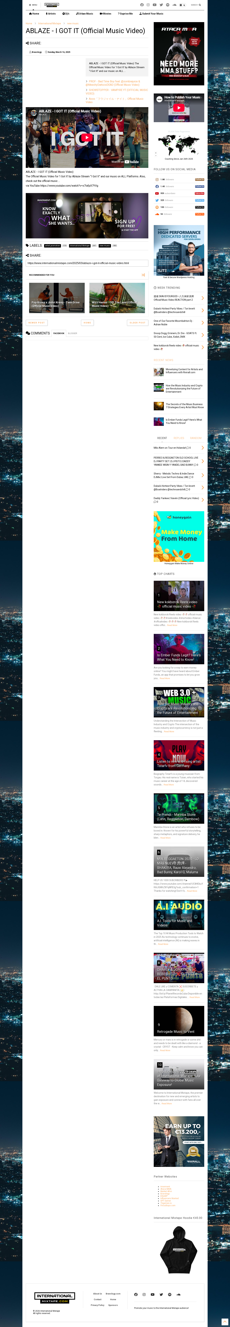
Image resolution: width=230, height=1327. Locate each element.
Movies (107, 13)
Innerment (165, 1186)
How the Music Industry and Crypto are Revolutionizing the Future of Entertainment (184, 388)
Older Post (138, 323)
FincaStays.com (167, 1205)
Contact (97, 1299)
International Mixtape (49, 23)
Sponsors (113, 1305)
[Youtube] (155, 5)
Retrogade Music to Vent (175, 1032)
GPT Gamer (165, 1201)
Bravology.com (113, 1294)
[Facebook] (142, 5)
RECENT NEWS (163, 360)
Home (35, 13)
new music (73, 23)
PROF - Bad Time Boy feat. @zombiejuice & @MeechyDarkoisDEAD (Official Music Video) (113, 83)
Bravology (165, 1194)
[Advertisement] (54, 81)
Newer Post (36, 323)
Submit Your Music (152, 13)
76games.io (166, 1203)
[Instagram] (148, 5)
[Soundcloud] (174, 5)
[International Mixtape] (51, 6)
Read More (172, 625)
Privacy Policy (97, 1305)
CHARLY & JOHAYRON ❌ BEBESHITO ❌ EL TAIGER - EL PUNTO (178, 974)
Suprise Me (126, 13)
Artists (52, 13)
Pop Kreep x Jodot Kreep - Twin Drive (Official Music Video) (56, 304)
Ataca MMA (165, 1189)
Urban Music (85, 13)
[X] (161, 5)
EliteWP (164, 1196)
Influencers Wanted (169, 1198)
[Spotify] (167, 5)
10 (160, 1065)
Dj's (67, 13)
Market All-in (166, 1191)
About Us (97, 1294)
